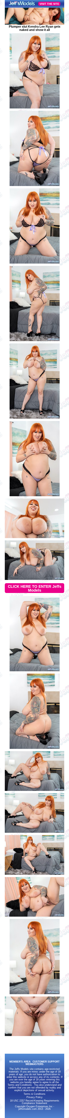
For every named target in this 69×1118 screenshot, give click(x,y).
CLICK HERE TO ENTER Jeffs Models (34, 588)
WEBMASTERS (34, 1064)
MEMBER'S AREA (19, 1062)
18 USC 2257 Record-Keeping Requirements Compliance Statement (34, 1102)
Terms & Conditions (34, 1094)
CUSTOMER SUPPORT (46, 1062)
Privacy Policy (34, 1097)
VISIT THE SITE (49, 3)
